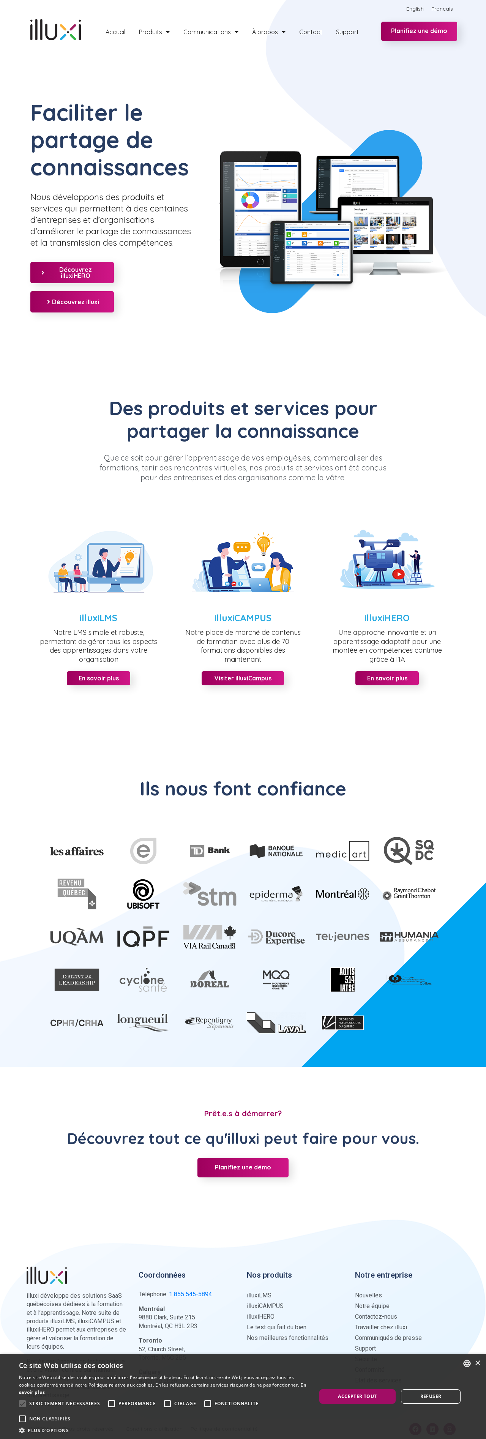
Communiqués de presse (388, 1337)
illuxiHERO (387, 617)
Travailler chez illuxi (381, 1327)
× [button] (477, 1363)
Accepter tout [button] (357, 1396)
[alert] (243, 1396)
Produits (150, 32)
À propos (265, 32)
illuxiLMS (98, 617)
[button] (163, 1429)
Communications (207, 32)
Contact (310, 32)
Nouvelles (368, 1295)
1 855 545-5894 (190, 1294)
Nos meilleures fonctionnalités (287, 1337)
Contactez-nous (376, 1316)
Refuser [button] (431, 1396)
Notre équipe (372, 1306)
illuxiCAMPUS (243, 617)
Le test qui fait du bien (276, 1327)
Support (347, 32)
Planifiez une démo (419, 31)
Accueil (115, 32)
